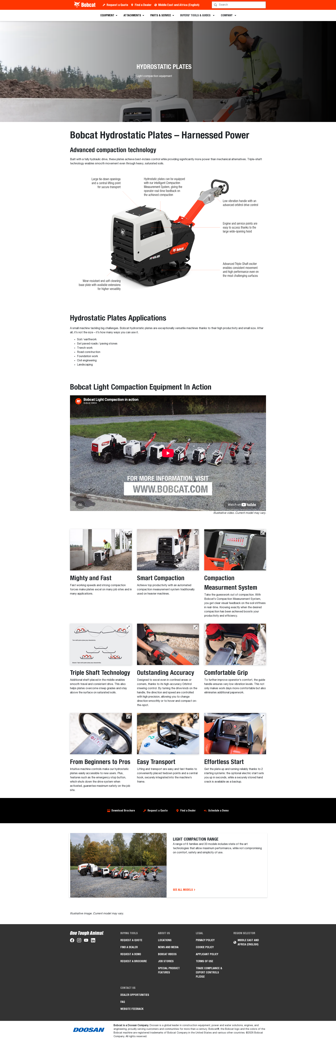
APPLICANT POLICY (207, 954)
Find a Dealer (143, 5)
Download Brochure (123, 810)
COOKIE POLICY (205, 947)
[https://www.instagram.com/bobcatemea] (79, 941)
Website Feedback (132, 1009)
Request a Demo (130, 954)
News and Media (168, 947)
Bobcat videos (167, 954)
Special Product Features (169, 970)
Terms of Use (204, 961)
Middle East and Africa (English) (178, 5)
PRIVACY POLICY (205, 940)
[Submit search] (262, 5)
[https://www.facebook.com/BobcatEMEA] (72, 941)
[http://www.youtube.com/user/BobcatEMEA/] (86, 941)
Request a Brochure (133, 961)
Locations (165, 940)
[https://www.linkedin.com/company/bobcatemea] (93, 941)
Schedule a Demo (218, 810)
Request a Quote (117, 5)
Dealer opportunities (134, 995)
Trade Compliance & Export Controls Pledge (209, 972)
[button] (128, 533)
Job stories (166, 961)
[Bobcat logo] (85, 4)
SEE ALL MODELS (183, 889)
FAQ (122, 1002)
